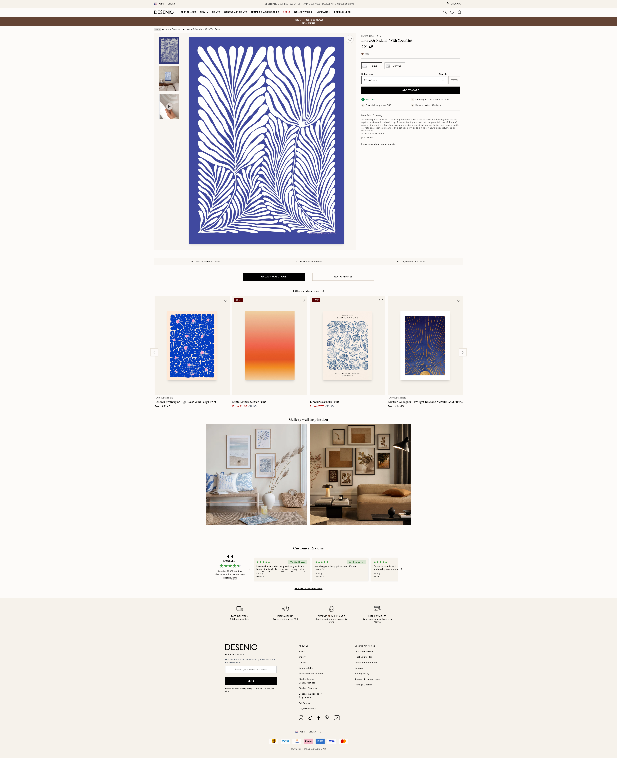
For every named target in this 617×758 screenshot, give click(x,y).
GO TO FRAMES (343, 276)
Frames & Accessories (265, 12)
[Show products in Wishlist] (452, 12)
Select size (367, 74)
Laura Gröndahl (173, 29)
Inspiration (323, 12)
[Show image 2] (169, 78)
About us (303, 645)
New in (204, 12)
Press (302, 651)
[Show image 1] (169, 50)
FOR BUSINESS (342, 12)
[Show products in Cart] (459, 12)
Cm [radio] (441, 74)
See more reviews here (308, 588)
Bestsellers (188, 12)
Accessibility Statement (312, 673)
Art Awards (305, 703)
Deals (286, 12)
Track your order (363, 657)
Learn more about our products (378, 144)
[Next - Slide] (463, 352)
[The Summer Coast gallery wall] (256, 474)
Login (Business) (308, 708)
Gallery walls (303, 12)
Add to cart (410, 90)
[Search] (445, 12)
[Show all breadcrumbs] (157, 29)
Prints (216, 12)
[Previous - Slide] (154, 352)
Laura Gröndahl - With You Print (203, 29)
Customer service (364, 651)
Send (251, 680)
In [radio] (446, 74)
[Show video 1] (169, 106)
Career (302, 662)
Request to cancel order (368, 679)
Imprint (302, 657)
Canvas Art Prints (235, 12)
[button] (454, 80)
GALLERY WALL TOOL (274, 276)
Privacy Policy (246, 688)
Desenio (317, 749)
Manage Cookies (364, 684)
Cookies (359, 668)
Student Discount (308, 688)
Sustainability (306, 668)
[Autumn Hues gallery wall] (360, 474)
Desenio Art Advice (365, 645)
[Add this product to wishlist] (350, 39)
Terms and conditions (366, 662)
